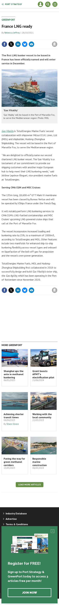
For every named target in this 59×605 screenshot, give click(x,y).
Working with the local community (42, 416)
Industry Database (16, 513)
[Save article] (54, 44)
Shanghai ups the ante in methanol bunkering (13, 374)
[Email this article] (31, 44)
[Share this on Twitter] (11, 44)
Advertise (11, 518)
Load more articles (29, 484)
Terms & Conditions (17, 524)
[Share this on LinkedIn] (18, 44)
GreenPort (8, 19)
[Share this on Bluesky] (25, 44)
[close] (57, 37)
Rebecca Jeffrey (12, 32)
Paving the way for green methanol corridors (14, 462)
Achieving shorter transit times (14, 416)
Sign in (17, 37)
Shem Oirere (12, 424)
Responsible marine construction (39, 462)
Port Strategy (13, 4)
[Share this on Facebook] (4, 44)
